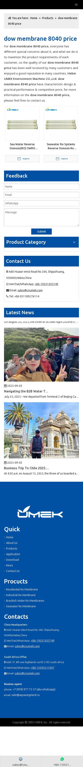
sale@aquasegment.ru (25, 695)
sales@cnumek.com (30, 290)
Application (13, 554)
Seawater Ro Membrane (21, 606)
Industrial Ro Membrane (21, 595)
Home (9, 537)
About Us (12, 543)
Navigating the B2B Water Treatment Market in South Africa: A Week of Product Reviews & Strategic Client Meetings (27, 386)
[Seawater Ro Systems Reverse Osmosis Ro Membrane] (61, 123)
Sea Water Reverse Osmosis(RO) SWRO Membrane (22, 146)
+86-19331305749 (46, 284)
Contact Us (13, 571)
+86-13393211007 (42, 667)
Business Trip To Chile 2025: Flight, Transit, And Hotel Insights (27, 463)
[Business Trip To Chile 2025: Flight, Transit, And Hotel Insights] (41, 452)
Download (12, 559)
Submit (41, 231)
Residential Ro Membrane (22, 589)
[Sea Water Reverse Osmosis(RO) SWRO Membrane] (22, 123)
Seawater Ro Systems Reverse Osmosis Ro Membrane (61, 146)
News (9, 565)
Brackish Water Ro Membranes (25, 600)
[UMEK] (40, 512)
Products (11, 548)
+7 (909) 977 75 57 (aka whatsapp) (34, 689)
